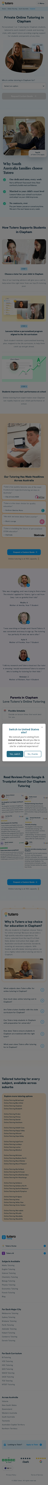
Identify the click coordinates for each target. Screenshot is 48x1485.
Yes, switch (15, 754)
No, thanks (33, 754)
